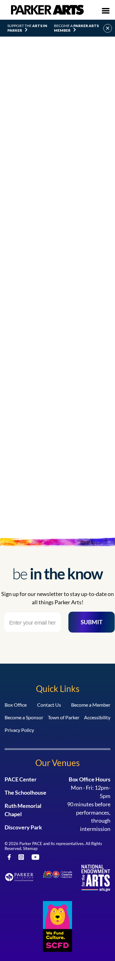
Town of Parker (63, 717)
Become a (76, 28)
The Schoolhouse (25, 792)
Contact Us (49, 705)
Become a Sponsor (24, 717)
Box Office (16, 705)
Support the (27, 28)
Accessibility (97, 717)
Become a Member (90, 705)
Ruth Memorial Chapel (23, 809)
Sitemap (30, 848)
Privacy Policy (19, 730)
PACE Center (20, 779)
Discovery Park (23, 827)
